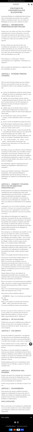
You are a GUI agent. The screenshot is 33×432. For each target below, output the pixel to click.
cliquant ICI (4, 411)
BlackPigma (13, 426)
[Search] (28, 4)
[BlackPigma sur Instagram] (18, 423)
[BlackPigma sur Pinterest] (15, 423)
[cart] (31, 4)
